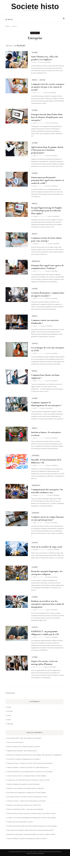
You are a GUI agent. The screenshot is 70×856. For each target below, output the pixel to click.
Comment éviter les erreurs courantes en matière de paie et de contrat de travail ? (47, 87)
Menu (10, 20)
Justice (42, 80)
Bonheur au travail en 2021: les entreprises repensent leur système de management (47, 604)
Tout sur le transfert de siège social (46, 546)
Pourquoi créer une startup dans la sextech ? (20, 822)
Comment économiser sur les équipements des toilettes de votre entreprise (30, 772)
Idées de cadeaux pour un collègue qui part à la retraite (23, 746)
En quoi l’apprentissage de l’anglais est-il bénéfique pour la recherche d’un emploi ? (46, 210)
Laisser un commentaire (45, 62)
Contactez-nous (10, 693)
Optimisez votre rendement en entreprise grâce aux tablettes (25, 788)
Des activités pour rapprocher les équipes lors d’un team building (26, 793)
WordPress (41, 853)
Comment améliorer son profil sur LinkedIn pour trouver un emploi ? (27, 839)
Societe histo (35, 6)
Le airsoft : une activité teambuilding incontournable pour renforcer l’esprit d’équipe (31, 818)
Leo (34, 62)
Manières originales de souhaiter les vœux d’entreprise (23, 784)
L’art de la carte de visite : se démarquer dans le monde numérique (27, 776)
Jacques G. (35, 216)
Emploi (34, 80)
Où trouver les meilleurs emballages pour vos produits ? (24, 759)
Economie (35, 455)
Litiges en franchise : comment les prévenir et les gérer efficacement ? (28, 767)
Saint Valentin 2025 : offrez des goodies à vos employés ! (24, 738)
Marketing (36, 261)
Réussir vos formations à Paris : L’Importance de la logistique (25, 809)
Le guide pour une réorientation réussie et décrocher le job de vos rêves (28, 780)
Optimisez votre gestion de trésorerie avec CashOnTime (24, 805)
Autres (34, 52)
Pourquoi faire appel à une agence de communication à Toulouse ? (47, 267)
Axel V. (35, 123)
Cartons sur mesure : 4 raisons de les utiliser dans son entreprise (26, 801)
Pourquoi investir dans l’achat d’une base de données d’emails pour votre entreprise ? (47, 117)
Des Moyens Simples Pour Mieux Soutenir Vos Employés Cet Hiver (27, 797)
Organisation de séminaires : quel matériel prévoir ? (22, 751)
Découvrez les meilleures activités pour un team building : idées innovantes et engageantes (34, 755)
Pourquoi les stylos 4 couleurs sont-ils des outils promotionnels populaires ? (30, 763)
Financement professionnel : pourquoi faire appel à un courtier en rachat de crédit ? (47, 180)
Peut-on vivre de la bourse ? (15, 742)
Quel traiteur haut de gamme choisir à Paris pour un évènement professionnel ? (47, 150)
